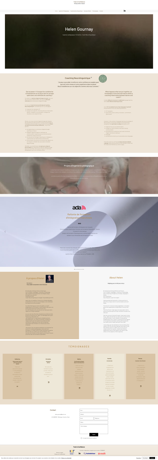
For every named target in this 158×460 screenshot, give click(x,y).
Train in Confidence (79, 2)
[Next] (152, 232)
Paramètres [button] (138, 458)
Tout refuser (145, 458)
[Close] (156, 458)
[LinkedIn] (124, 10)
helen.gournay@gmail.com (60, 414)
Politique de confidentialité (66, 458)
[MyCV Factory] (75, 269)
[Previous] (5, 232)
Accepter (152, 458)
